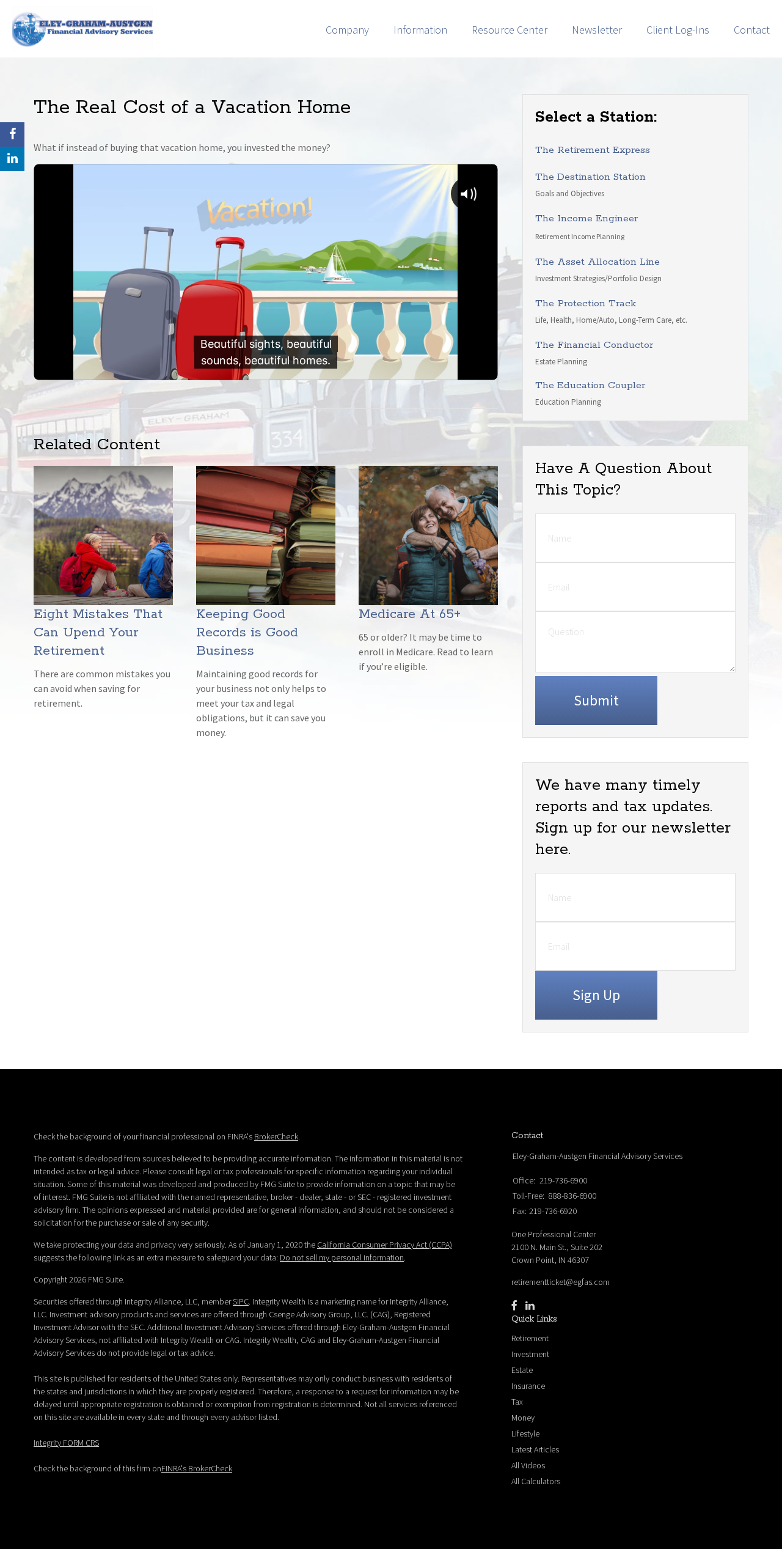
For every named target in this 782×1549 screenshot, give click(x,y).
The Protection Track (585, 303)
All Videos (528, 1465)
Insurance (528, 1385)
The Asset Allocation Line (597, 262)
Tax (517, 1401)
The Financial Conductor (594, 345)
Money (523, 1417)
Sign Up (596, 994)
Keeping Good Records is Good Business (247, 633)
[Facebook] (514, 1306)
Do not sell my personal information (342, 1257)
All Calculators (535, 1481)
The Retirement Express (592, 150)
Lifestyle (525, 1433)
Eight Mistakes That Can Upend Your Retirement (98, 633)
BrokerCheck (276, 1136)
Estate (522, 1369)
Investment (530, 1354)
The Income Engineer (586, 218)
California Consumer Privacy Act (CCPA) (384, 1244)
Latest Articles (535, 1449)
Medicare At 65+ (410, 614)
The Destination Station (590, 177)
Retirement (530, 1338)
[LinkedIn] (530, 1306)
